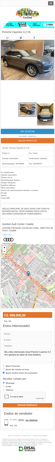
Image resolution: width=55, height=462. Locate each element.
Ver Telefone (27, 131)
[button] (28, 273)
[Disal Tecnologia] (27, 449)
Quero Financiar (13, 366)
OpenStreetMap (51, 307)
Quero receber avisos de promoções (21, 373)
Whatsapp (10, 383)
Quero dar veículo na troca (17, 369)
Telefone (9, 390)
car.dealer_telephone (27, 136)
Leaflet (44, 307)
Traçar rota (6, 235)
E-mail (8, 386)
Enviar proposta (27, 141)
